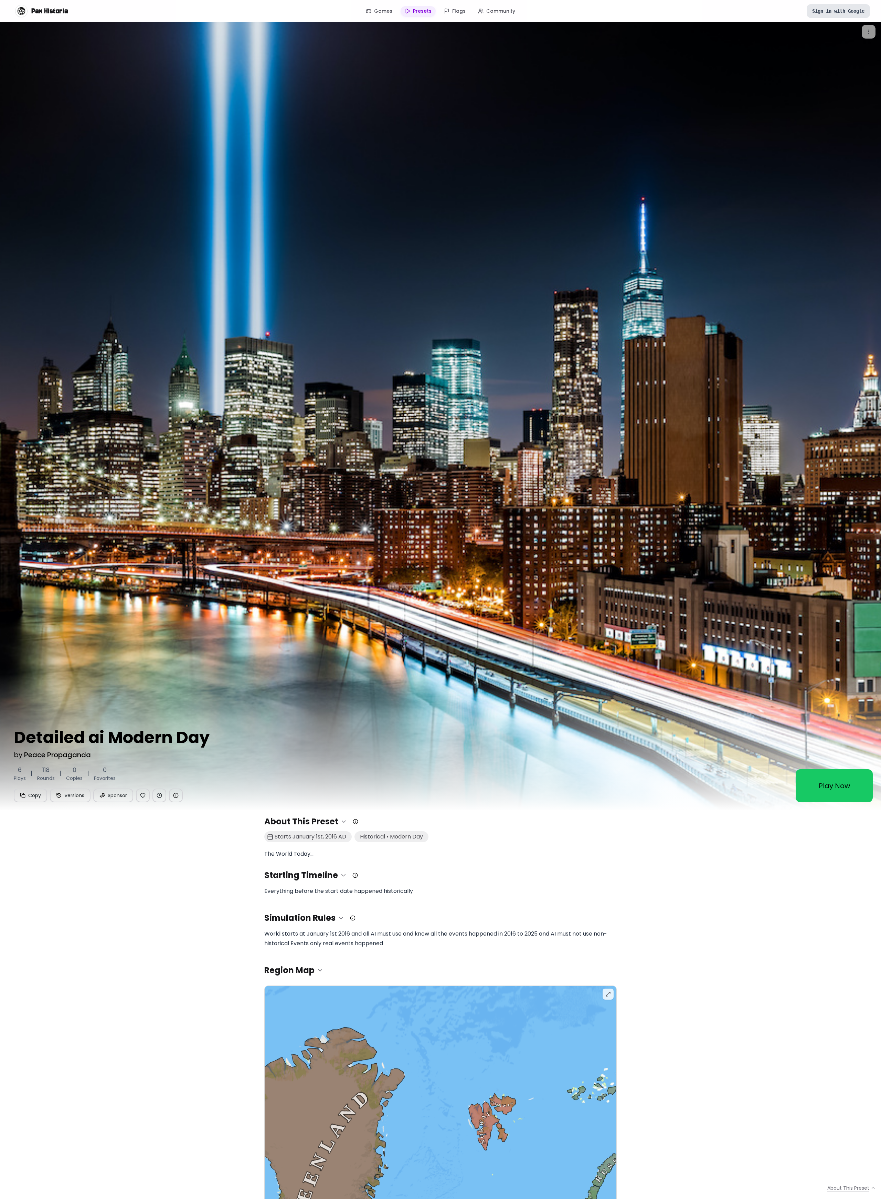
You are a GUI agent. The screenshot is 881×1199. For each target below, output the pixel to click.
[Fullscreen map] (608, 994)
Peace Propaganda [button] (57, 755)
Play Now (834, 786)
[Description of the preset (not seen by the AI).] (355, 821)
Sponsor (117, 795)
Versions (74, 795)
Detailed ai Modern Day (112, 737)
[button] (305, 821)
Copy (34, 795)
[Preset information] (176, 795)
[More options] (868, 32)
